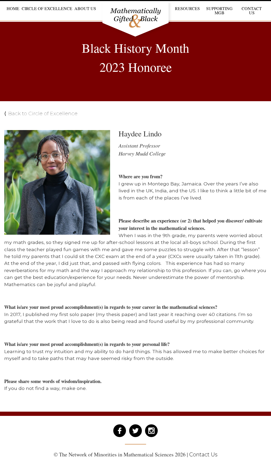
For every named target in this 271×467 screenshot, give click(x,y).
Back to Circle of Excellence (43, 113)
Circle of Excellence (47, 8)
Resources (187, 8)
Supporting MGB (219, 10)
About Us (85, 8)
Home (13, 8)
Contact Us (252, 10)
